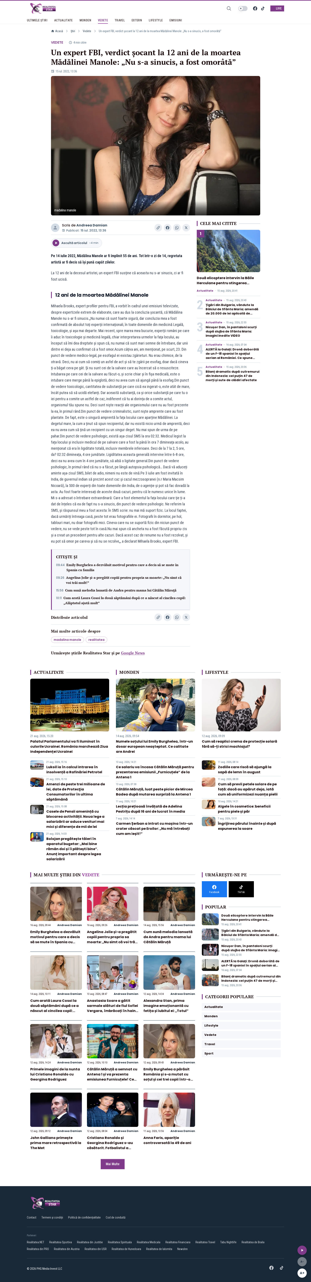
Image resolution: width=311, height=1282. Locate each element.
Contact (31, 1217)
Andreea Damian (91, 225)
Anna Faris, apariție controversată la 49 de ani (167, 1140)
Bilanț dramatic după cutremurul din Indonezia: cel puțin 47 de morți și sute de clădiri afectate (232, 375)
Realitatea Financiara (177, 1242)
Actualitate (205, 290)
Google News (133, 652)
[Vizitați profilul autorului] (55, 227)
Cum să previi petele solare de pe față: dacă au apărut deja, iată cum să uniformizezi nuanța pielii (248, 789)
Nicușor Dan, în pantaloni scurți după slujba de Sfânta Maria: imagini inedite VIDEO (231, 331)
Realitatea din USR (96, 1249)
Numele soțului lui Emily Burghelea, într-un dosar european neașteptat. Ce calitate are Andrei (154, 746)
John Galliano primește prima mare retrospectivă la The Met (55, 1142)
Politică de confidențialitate (84, 1217)
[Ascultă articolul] (302, 1250)
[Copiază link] (158, 228)
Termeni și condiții (52, 1217)
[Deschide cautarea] (229, 8)
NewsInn (182, 1249)
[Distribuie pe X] (186, 228)
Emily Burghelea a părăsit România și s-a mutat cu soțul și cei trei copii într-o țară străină (166, 1077)
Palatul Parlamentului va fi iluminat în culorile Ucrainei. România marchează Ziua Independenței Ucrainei (69, 746)
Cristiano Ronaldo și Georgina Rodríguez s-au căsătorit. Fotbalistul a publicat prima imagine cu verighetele (111, 1148)
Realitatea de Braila (253, 1242)
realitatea (96, 640)
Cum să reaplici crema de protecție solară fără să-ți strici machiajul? (239, 744)
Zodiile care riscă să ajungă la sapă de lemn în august (244, 770)
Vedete (87, 31)
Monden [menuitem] (85, 20)
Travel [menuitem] (120, 20)
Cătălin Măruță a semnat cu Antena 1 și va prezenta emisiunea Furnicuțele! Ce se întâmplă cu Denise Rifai (112, 1077)
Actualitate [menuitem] (63, 20)
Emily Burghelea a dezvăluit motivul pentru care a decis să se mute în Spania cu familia (122, 567)
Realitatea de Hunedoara (126, 1249)
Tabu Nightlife (228, 1242)
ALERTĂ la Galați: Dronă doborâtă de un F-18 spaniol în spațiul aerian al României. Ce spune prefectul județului (232, 355)
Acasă (59, 31)
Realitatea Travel (205, 1242)
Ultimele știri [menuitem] (37, 20)
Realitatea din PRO (38, 1249)
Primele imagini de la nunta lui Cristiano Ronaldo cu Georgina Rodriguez (55, 1074)
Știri (73, 31)
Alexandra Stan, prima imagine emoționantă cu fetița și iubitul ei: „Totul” (166, 1005)
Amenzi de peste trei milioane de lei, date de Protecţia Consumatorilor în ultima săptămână (75, 792)
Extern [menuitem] (137, 20)
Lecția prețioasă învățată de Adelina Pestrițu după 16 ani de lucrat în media (150, 809)
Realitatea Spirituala (120, 1242)
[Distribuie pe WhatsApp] (177, 228)
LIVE (279, 8)
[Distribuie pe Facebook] (167, 228)
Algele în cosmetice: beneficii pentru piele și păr (244, 809)
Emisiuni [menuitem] (175, 20)
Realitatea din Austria (67, 1249)
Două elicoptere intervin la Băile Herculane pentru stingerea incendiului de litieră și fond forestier (225, 286)
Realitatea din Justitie (90, 1242)
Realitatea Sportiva (60, 1242)
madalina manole (67, 640)
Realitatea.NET (35, 1242)
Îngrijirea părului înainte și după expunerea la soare (247, 826)
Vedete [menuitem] (103, 20)
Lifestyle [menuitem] (156, 20)
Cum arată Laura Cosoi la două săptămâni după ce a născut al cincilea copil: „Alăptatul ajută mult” (124, 600)
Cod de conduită (115, 1217)
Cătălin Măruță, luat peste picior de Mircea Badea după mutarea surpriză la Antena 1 (154, 792)
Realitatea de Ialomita (159, 1249)
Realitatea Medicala (148, 1242)
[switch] (243, 8)
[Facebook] (255, 8)
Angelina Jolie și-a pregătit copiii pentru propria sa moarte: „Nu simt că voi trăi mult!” (124, 580)
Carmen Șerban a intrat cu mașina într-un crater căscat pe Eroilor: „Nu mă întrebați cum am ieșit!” (154, 828)
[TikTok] (262, 8)
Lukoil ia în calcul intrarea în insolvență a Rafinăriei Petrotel (74, 770)
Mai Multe (113, 1164)
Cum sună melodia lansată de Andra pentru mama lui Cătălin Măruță (120, 590)
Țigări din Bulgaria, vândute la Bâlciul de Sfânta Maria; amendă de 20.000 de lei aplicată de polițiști (232, 311)
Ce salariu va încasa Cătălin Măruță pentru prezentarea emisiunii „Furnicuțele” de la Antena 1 (155, 772)
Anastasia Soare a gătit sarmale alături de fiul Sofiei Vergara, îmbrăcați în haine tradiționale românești (112, 1008)
